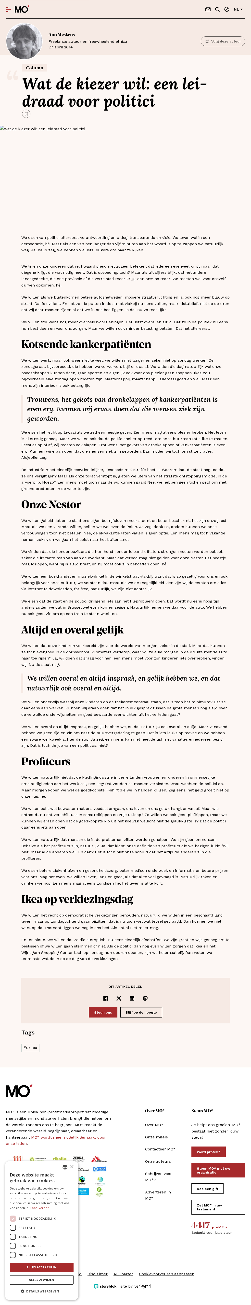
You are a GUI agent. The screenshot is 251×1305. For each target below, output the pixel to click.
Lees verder (39, 1208)
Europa (30, 1047)
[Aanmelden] (226, 9)
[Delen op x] (119, 998)
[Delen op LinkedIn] (132, 998)
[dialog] (41, 1230)
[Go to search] (217, 9)
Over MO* (154, 1124)
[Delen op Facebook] (105, 998)
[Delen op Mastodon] (145, 998)
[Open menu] (8, 9)
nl (236, 9)
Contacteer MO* (160, 1149)
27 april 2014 (88, 41)
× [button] (72, 1167)
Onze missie (156, 1137)
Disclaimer (98, 1274)
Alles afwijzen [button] (41, 1280)
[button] (42, 1291)
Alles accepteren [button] (41, 1267)
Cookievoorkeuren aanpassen (166, 1274)
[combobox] (65, 1167)
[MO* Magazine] (22, 9)
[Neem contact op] (208, 9)
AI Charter (123, 1274)
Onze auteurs (158, 1161)
